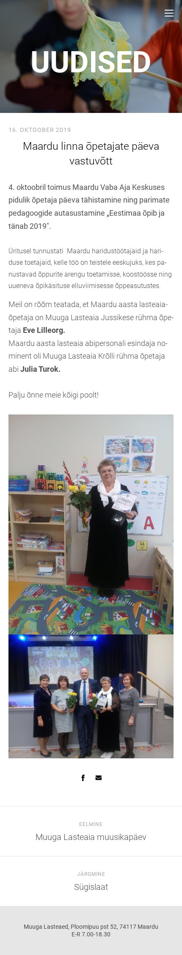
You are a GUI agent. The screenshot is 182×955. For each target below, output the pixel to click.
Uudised (91, 62)
